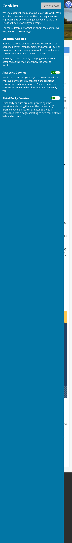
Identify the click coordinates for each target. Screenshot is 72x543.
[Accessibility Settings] (68, 4)
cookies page (24, 31)
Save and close (51, 5)
